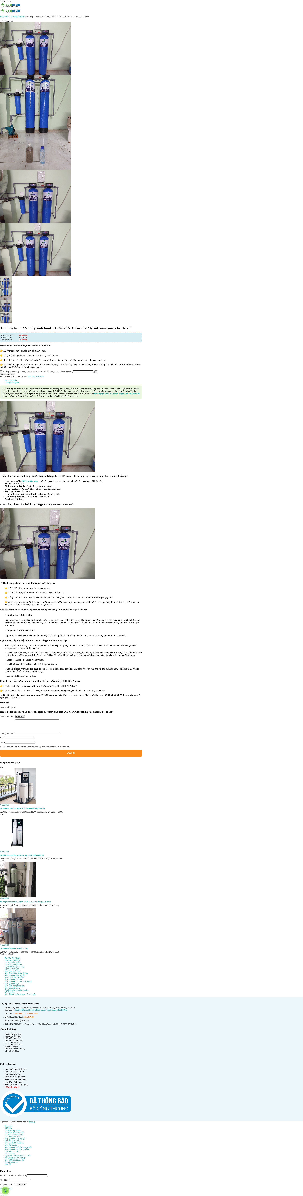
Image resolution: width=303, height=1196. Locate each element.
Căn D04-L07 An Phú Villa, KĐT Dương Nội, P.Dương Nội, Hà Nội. (41, 1010)
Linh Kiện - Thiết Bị (12, 960)
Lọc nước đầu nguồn (12, 962)
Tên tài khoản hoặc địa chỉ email (13, 1176)
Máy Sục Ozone (11, 1145)
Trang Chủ (9, 21)
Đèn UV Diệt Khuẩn (12, 958)
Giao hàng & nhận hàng (14, 1040)
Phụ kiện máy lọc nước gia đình (17, 990)
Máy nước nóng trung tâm (14, 986)
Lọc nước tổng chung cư (14, 1134)
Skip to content (5, 1)
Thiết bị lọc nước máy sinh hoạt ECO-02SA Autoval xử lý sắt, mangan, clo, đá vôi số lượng (37, 372)
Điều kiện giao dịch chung (15, 1049)
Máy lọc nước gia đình (15, 1076)
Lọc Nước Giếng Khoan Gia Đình (18, 1156)
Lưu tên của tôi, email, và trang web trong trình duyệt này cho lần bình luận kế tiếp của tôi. (37, 747)
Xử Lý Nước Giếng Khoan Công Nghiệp (20, 994)
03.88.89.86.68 (32, 1013)
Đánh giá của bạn (7, 716)
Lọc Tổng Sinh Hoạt (17, 17)
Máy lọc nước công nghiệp (15, 975)
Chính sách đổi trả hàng (13, 1045)
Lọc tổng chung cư (12, 969)
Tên (1, 738)
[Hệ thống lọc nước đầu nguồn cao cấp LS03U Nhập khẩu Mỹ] (18, 833)
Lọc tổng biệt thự (12, 1074)
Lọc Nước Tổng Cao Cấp (14, 967)
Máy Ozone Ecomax (12, 988)
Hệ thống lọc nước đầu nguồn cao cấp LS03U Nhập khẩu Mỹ (22, 855)
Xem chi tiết (4, 805)
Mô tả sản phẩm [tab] (11, 380)
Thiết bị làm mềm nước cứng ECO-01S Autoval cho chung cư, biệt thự (25, 902)
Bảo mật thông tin (11, 1047)
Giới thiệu (8, 1128)
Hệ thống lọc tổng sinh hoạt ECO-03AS (14, 948)
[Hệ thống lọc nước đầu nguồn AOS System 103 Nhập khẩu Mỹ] (18, 786)
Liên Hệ (8, 1164)
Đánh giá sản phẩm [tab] (12, 383)
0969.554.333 (20, 1013)
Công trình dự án (11, 1162)
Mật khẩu (4, 1180)
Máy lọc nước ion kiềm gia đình (17, 1149)
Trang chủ (4, 17)
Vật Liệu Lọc (10, 992)
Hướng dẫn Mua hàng (13, 1034)
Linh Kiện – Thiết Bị (12, 1151)
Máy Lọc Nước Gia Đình (14, 977)
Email (2, 742)
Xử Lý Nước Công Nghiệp (15, 1158)
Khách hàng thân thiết (13, 1038)
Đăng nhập (21, 1184)
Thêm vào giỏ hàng (7, 374)
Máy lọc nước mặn (12, 984)
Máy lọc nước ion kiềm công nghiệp (18, 981)
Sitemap (32, 1122)
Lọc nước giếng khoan (13, 964)
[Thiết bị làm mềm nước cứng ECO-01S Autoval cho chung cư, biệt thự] (18, 879)
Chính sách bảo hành (12, 1042)
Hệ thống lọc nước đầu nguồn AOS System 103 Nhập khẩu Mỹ (22, 808)
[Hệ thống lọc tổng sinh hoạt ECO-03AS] (18, 926)
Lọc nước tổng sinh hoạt (16, 1069)
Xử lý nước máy (30, 481)
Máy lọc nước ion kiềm (13, 979)
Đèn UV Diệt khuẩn (14, 1082)
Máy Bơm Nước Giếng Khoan (16, 973)
